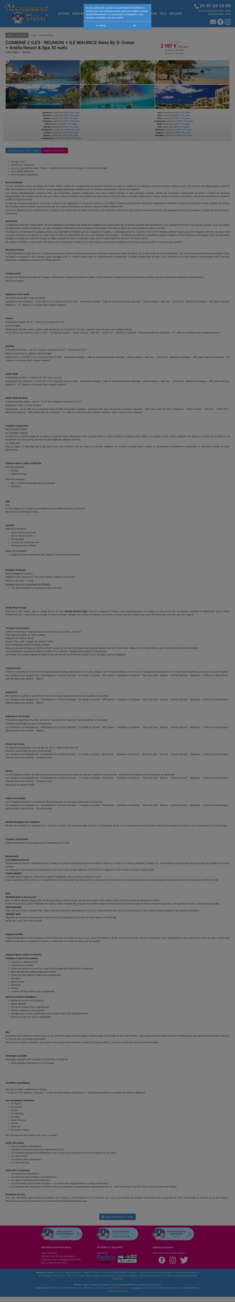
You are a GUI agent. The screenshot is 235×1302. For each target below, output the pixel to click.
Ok (134, 25)
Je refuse (100, 25)
